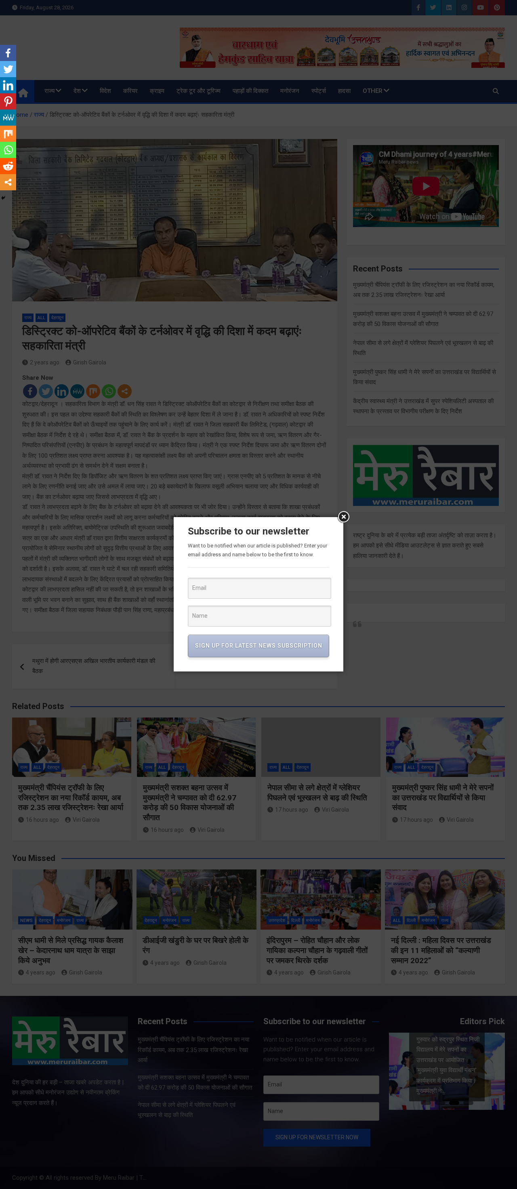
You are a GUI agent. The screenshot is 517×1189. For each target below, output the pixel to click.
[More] (8, 182)
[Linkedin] (8, 85)
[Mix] (8, 134)
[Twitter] (8, 69)
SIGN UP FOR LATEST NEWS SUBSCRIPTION (258, 645)
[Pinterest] (8, 101)
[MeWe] (8, 117)
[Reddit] (8, 166)
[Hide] (3, 198)
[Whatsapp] (8, 150)
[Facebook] (8, 53)
